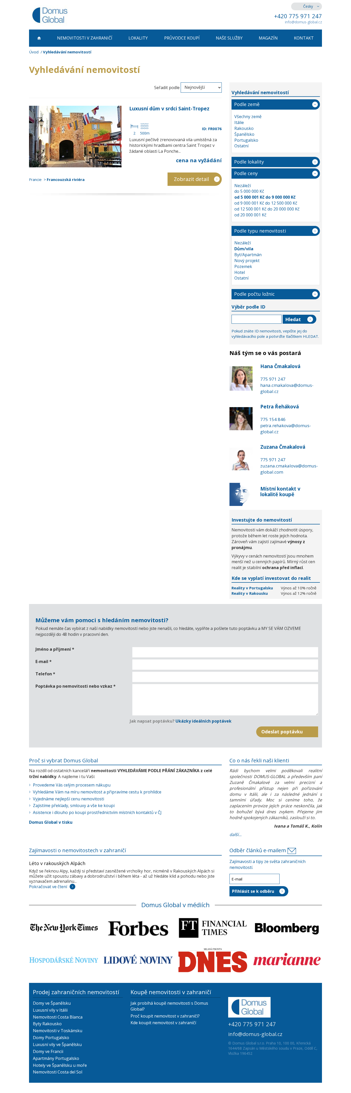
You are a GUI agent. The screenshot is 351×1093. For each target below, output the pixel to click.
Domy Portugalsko (51, 1037)
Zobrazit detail (191, 179)
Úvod (34, 51)
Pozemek (243, 266)
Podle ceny (246, 173)
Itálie (239, 122)
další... (235, 834)
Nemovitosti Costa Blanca (57, 1017)
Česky (308, 6)
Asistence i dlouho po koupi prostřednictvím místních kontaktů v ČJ (97, 812)
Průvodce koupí (182, 38)
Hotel (239, 272)
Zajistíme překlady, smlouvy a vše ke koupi (74, 805)
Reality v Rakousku (250, 593)
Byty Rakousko (47, 1024)
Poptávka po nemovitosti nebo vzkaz (75, 686)
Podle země (247, 104)
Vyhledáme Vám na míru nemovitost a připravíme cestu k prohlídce (97, 792)
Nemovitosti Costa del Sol (57, 1072)
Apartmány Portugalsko (56, 1058)
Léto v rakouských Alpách (57, 863)
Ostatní (241, 146)
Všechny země (248, 116)
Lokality (138, 38)
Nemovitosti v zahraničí (84, 38)
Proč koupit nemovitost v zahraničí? (165, 1016)
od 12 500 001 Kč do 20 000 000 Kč (267, 209)
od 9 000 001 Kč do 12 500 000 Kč (265, 203)
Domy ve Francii (48, 1051)
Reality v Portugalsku (253, 587)
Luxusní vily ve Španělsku (57, 1044)
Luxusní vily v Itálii (50, 1010)
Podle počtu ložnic (254, 294)
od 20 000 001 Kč (250, 215)
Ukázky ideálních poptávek (204, 721)
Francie (35, 179)
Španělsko (244, 134)
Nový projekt (247, 260)
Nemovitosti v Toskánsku (57, 1030)
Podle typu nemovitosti (260, 231)
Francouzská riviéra (66, 179)
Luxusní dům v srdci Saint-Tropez (169, 108)
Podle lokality (249, 162)
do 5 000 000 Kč (249, 191)
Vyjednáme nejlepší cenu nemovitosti (68, 799)
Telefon (45, 674)
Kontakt (304, 38)
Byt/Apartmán (248, 254)
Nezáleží (242, 185)
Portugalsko (246, 140)
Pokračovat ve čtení (48, 886)
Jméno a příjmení (54, 649)
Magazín (268, 38)
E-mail (43, 661)
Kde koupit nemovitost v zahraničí (163, 1022)
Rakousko (244, 128)
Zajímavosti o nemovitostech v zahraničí (77, 850)
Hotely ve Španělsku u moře (60, 1065)
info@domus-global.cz (303, 22)
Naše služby (229, 38)
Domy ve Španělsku (52, 1003)
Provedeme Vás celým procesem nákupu (71, 785)
